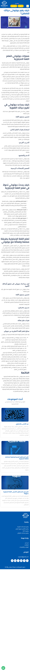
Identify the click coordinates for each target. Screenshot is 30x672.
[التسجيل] (13, 6)
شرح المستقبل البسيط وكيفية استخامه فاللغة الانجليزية (17, 458)
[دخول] (21, 6)
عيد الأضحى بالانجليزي (22, 424)
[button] (27, 6)
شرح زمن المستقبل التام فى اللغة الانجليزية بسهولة (16, 493)
